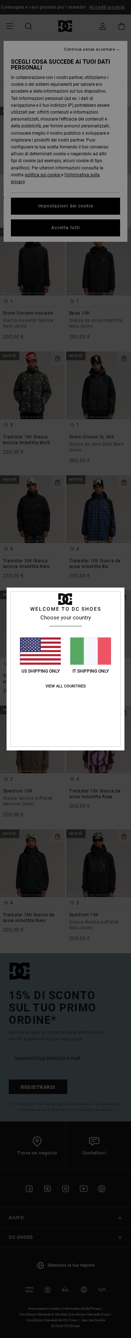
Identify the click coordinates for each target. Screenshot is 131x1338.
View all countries (65, 686)
